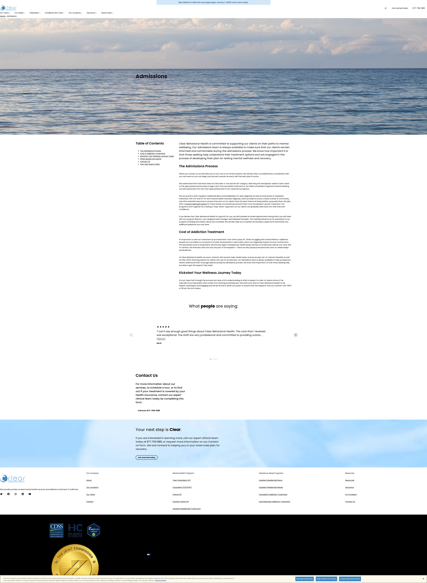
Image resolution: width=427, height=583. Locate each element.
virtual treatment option (196, 204)
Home (2, 16)
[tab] (210, 359)
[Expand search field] (385, 8)
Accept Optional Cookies (350, 579)
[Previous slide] (131, 335)
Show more (161, 339)
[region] (213, 579)
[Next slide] (296, 335)
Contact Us (145, 161)
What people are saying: (150, 159)
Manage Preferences (304, 579)
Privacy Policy (160, 581)
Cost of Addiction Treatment (152, 153)
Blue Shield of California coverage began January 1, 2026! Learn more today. (214, 2)
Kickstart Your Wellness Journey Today (157, 156)
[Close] (423, 578)
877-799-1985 (419, 8)
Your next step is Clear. (150, 164)
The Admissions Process (150, 151)
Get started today (400, 8)
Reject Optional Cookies (326, 579)
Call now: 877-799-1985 (149, 410)
